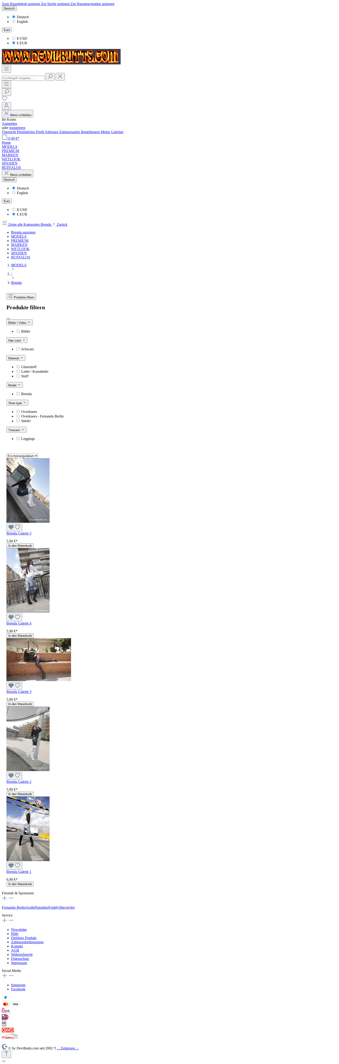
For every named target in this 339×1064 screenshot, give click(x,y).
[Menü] (6, 69)
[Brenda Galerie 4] (28, 611)
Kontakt (17, 946)
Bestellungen (91, 132)
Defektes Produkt (23, 938)
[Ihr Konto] (6, 106)
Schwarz (27, 349)
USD (22, 38)
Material (14, 358)
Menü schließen (20, 115)
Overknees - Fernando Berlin (42, 416)
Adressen (52, 132)
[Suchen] (50, 77)
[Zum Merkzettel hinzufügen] (14, 527)
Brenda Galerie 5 (18, 533)
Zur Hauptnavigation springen (92, 4)
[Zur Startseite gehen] (61, 63)
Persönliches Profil (31, 132)
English (22, 22)
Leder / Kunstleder (34, 371)
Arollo (30, 907)
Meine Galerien (112, 132)
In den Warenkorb (20, 545)
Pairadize (41, 907)
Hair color (15, 340)
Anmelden (9, 124)
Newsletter (19, 930)
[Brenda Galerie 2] (28, 770)
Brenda (26, 394)
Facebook (18, 989)
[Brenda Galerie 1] (28, 860)
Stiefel (25, 421)
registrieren (17, 128)
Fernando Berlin (14, 907)
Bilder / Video (17, 323)
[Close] (4, 1061)
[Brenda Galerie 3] (38, 680)
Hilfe (14, 934)
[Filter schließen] (8, 318)
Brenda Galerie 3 (18, 692)
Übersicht (9, 132)
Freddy (53, 907)
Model (12, 385)
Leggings (28, 439)
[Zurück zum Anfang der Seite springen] (6, 1054)
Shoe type (15, 403)
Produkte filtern (24, 297)
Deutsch (23, 17)
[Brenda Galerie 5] (28, 521)
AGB (15, 950)
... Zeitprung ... (68, 1048)
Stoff (24, 376)
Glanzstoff (28, 367)
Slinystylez (67, 907)
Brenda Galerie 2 (18, 782)
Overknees (29, 412)
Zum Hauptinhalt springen (21, 4)
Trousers (14, 430)
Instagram (18, 985)
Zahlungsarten (70, 132)
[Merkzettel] (4, 100)
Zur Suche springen (56, 4)
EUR (22, 43)
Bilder (25, 331)
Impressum (19, 963)
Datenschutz (20, 959)
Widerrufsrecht (22, 954)
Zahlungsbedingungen (27, 942)
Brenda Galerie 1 (18, 872)
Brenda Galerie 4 (18, 623)
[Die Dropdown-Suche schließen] (60, 77)
